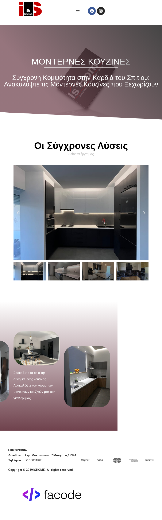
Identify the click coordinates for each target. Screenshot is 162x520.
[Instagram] (101, 11)
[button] (18, 213)
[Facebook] (92, 11)
